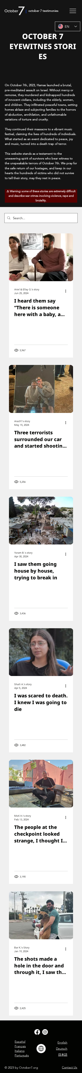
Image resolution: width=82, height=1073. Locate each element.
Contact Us (69, 1067)
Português (22, 1055)
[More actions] (67, 291)
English (62, 1042)
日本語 (62, 1055)
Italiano (19, 1051)
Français (20, 1046)
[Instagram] (45, 1032)
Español (20, 1042)
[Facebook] (37, 1032)
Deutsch (61, 1049)
